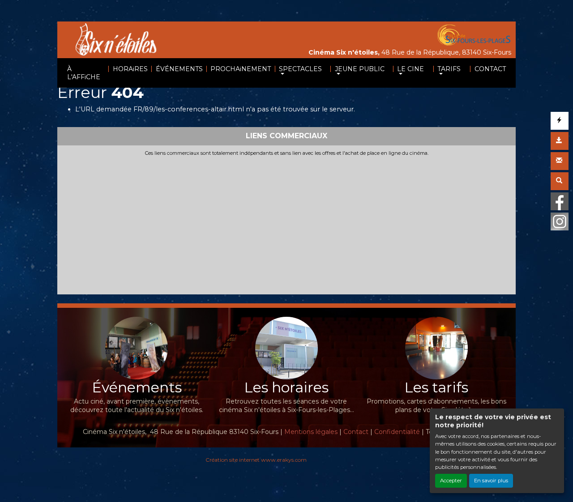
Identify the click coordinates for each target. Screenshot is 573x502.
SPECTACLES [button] (300, 69)
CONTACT (490, 69)
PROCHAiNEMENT (240, 69)
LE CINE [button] (410, 69)
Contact (355, 432)
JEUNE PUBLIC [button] (360, 69)
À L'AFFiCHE (83, 73)
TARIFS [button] (449, 69)
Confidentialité (397, 432)
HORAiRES (130, 69)
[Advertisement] (286, 223)
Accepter (451, 480)
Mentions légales (311, 432)
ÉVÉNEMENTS (179, 69)
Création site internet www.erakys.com (256, 459)
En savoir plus (491, 480)
